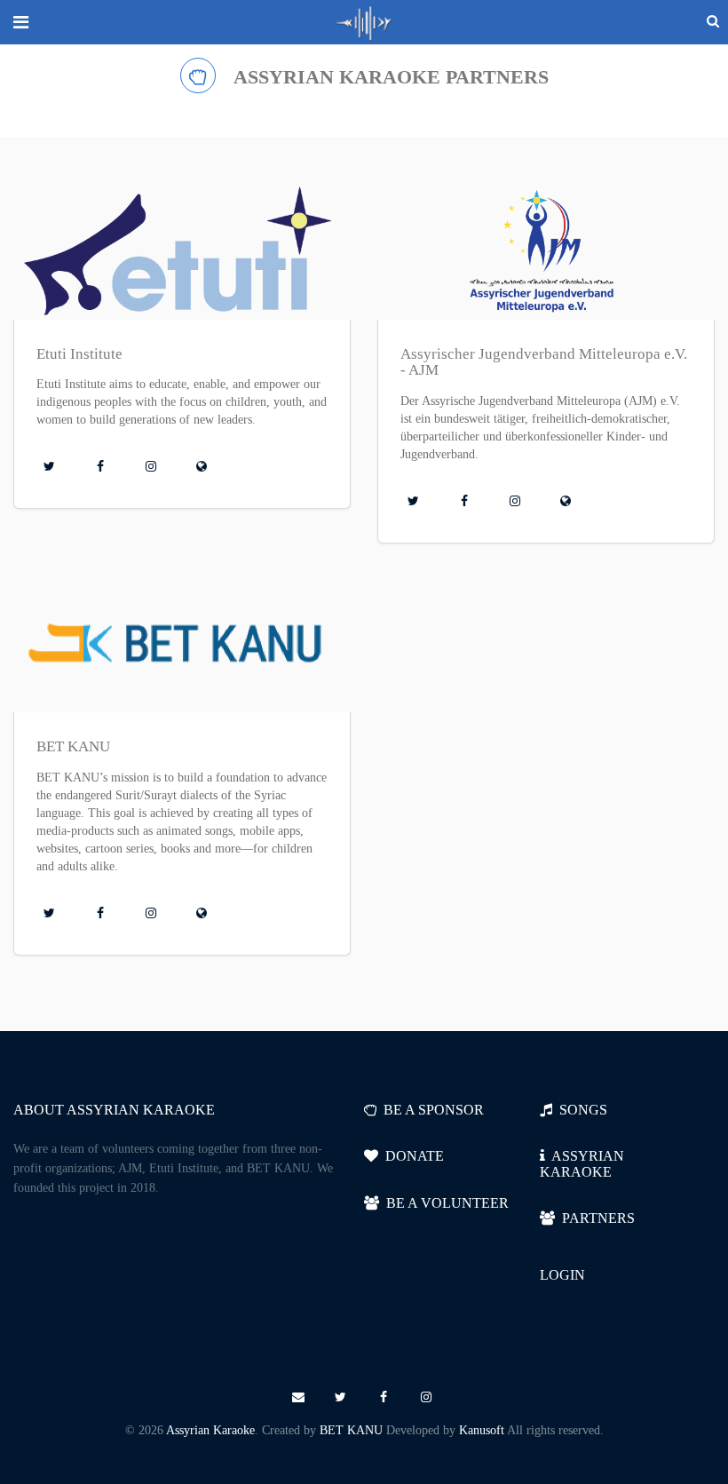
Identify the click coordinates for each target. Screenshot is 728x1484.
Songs (579, 1109)
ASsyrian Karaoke (582, 1163)
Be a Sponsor (430, 1109)
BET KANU (351, 1430)
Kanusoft (481, 1430)
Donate (411, 1155)
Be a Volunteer (444, 1202)
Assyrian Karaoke (210, 1430)
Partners (595, 1218)
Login (562, 1274)
